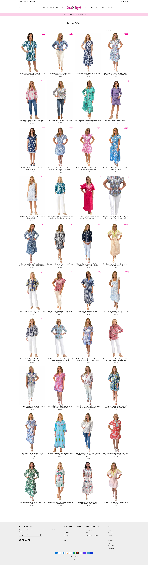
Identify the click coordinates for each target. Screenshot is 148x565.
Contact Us (89, 538)
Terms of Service (112, 545)
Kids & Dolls (56, 7)
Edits (102, 7)
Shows (110, 535)
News (109, 543)
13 (80, 515)
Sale (110, 7)
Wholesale (32, 1)
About (20, 1)
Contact (26, 1)
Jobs (109, 538)
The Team (110, 532)
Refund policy (111, 548)
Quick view (32, 70)
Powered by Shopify (73, 559)
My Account (89, 530)
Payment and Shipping (92, 535)
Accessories (90, 7)
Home (73, 20)
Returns (88, 532)
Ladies (44, 7)
